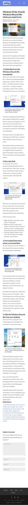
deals (11, 490)
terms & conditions (16, 502)
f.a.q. (21, 490)
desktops (5, 21)
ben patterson (8, 20)
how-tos (10, 21)
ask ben (13, 492)
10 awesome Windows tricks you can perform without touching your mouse (14, 419)
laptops (15, 21)
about (16, 490)
